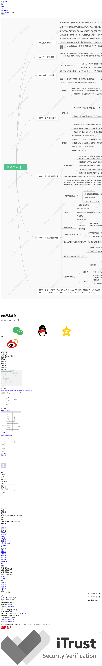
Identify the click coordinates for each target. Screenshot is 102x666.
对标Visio (3, 578)
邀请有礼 (3, 565)
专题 (2, 8)
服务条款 (3, 586)
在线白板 (3, 534)
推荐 (2, 4)
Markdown (3, 532)
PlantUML (3, 548)
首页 (2, 12)
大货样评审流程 (5, 410)
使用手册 (3, 559)
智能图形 (3, 540)
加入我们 (3, 584)
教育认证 (3, 576)
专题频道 (3, 555)
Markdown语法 (5, 561)
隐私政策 (3, 588)
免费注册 (6, 10)
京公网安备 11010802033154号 (42, 624)
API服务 (3, 538)
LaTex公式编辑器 (5, 544)
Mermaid (3, 546)
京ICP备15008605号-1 (27, 624)
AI (1, 3)
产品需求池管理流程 (6, 435)
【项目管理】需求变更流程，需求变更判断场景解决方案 (17, 390)
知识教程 (3, 554)
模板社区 (3, 6)
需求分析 (3, 455)
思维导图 (7, 12)
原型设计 (3, 536)
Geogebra (3, 545)
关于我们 (3, 582)
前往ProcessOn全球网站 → (8, 621)
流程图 (2, 529)
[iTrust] (51, 664)
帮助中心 (3, 557)
